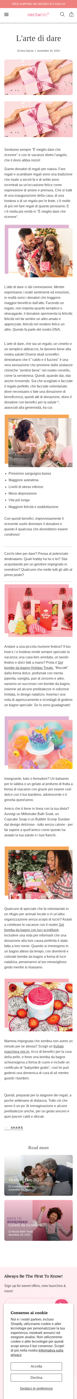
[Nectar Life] (38, 14)
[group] (38, 4)
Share (17, 1127)
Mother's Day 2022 (25, 1179)
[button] (62, 14)
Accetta (36, 1366)
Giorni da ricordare (25, 1225)
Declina (36, 1377)
